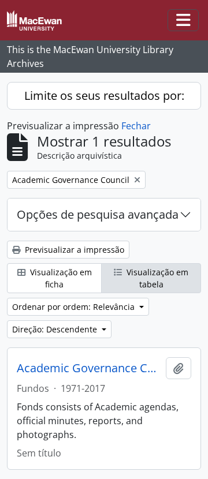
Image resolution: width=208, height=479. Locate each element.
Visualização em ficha (60, 278)
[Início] (39, 20)
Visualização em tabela (156, 278)
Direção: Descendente (55, 329)
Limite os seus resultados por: (104, 95)
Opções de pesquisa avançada (98, 214)
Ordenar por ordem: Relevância (74, 306)
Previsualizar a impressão (73, 249)
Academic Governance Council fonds (89, 368)
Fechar (136, 125)
